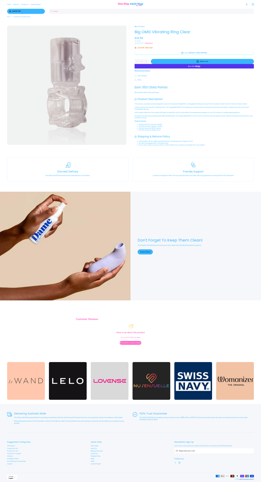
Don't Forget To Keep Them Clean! (170, 240)
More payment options (142, 71)
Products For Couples (14, 453)
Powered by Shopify (248, 479)
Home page (94, 446)
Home (9, 16)
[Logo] (130, 4)
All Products (11, 446)
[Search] (51, 11)
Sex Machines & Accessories (16, 461)
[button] (253, 4)
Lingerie (9, 464)
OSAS (241, 479)
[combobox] (151, 11)
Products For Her (12, 448)
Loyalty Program (96, 464)
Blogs (92, 458)
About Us (94, 448)
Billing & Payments (97, 451)
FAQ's (92, 461)
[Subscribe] (251, 450)
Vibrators (10, 456)
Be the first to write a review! (130, 343)
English (11, 478)
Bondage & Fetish (13, 458)
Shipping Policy (95, 456)
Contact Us (94, 453)
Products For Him (12, 451)
